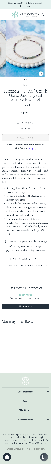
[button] (44, 457)
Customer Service (25, 419)
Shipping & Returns (25, 265)
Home (25, 85)
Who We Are (25, 410)
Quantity (25, 123)
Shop (25, 401)
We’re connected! (25, 391)
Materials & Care (25, 259)
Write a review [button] (25, 306)
